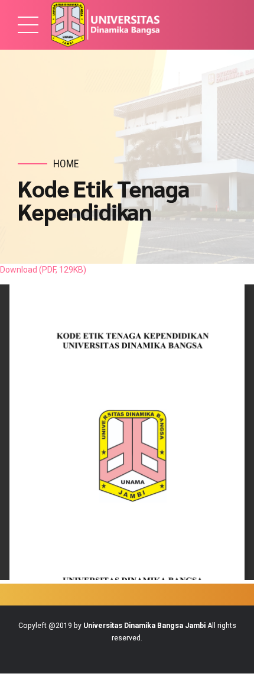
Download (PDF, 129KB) (43, 269)
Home (66, 163)
